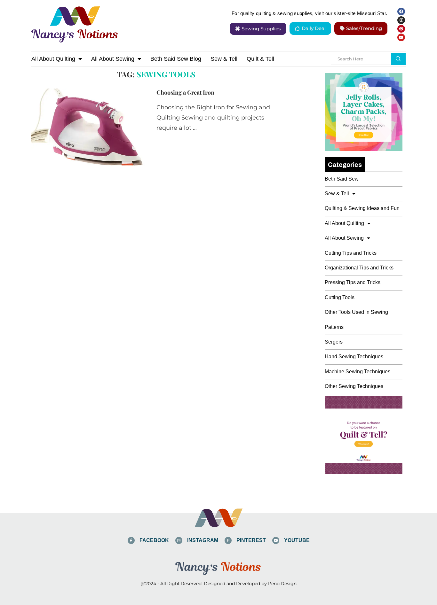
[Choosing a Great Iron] (89, 127)
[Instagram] (401, 20)
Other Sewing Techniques (354, 386)
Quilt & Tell (260, 59)
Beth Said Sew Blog (175, 59)
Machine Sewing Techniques (357, 371)
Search (398, 59)
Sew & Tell (224, 59)
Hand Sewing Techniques (354, 356)
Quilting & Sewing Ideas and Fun (362, 208)
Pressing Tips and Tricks (352, 282)
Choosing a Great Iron (185, 92)
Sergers (334, 342)
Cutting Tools (339, 297)
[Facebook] (401, 11)
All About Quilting (53, 59)
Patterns (334, 327)
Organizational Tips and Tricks (359, 267)
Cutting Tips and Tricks (351, 253)
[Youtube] (401, 37)
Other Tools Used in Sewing (356, 312)
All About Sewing (112, 59)
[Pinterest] (401, 29)
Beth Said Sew (342, 179)
